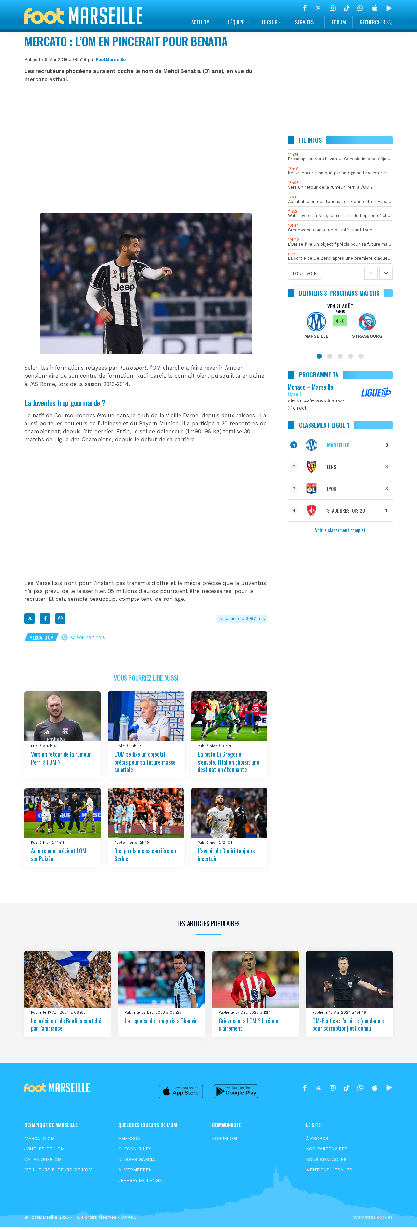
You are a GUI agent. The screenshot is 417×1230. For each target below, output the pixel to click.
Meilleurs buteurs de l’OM (58, 1169)
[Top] (399, 1215)
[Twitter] (318, 8)
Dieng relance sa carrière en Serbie (145, 854)
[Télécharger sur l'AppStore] (374, 8)
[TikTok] (346, 8)
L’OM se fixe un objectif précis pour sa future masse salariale (145, 762)
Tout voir (304, 273)
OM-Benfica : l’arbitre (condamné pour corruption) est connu (348, 1024)
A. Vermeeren (135, 1169)
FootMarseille (111, 59)
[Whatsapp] (60, 618)
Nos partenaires (327, 1148)
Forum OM (224, 1138)
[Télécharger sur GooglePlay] (389, 8)
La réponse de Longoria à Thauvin (161, 1020)
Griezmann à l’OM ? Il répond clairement (250, 1024)
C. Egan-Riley (134, 1148)
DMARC (129, 1217)
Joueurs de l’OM (44, 1148)
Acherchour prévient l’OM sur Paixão (58, 854)
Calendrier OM (43, 1159)
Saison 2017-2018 (87, 637)
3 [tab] (340, 356)
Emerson (129, 1138)
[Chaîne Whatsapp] (360, 8)
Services (304, 22)
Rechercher (372, 22)
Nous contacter (326, 1159)
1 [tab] (319, 356)
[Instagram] (333, 8)
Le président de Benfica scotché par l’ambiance (66, 1024)
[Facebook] (305, 8)
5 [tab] (361, 356)
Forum (339, 22)
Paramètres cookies (372, 1217)
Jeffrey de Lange (140, 1180)
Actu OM (200, 22)
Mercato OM (41, 637)
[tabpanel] (340, 325)
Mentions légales (329, 1169)
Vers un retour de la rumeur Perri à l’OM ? (61, 758)
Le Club (269, 22)
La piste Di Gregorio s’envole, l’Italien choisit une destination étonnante (228, 762)
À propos (317, 1138)
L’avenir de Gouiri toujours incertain (226, 854)
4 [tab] (350, 356)
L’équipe (236, 22)
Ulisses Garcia (136, 1159)
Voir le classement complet (340, 530)
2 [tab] (329, 356)
